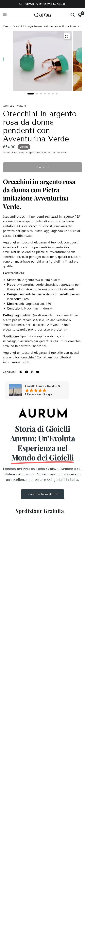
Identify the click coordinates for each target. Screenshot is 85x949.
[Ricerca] (72, 14)
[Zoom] (67, 36)
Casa (5, 26)
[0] (79, 14)
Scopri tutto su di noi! (42, 494)
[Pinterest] (32, 372)
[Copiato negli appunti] (37, 372)
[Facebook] (21, 372)
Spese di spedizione (29, 152)
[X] (26, 372)
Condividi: (9, 372)
